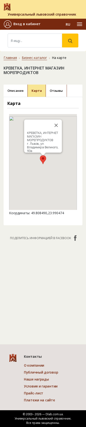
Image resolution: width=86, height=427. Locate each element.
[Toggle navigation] (79, 24)
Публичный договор (41, 372)
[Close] (56, 125)
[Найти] (70, 40)
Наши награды (36, 379)
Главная (10, 57)
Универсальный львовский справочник (42, 14)
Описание (15, 90)
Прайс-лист (33, 393)
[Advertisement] (43, 290)
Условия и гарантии (41, 386)
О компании (34, 365)
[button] (22, 24)
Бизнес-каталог (34, 57)
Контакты (33, 356)
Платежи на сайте (39, 400)
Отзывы (56, 90)
